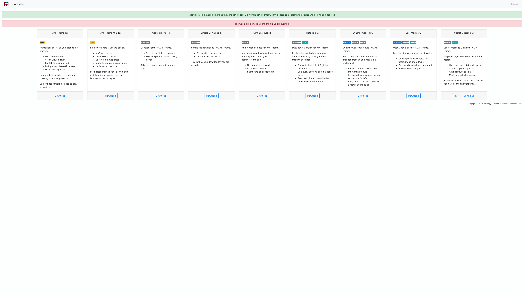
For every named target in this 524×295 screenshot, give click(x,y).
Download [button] (60, 95)
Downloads (17, 4)
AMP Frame (509, 104)
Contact (514, 4)
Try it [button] (456, 95)
